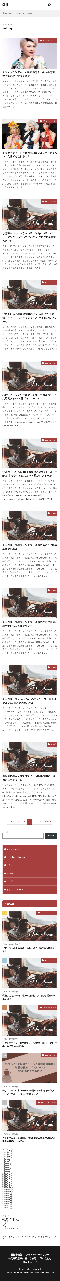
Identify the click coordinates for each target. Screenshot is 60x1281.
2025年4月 (7, 1180)
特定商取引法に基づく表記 (22, 1258)
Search (5, 832)
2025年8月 (7, 1172)
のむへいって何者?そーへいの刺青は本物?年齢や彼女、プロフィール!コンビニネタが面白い (29, 1092)
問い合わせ (46, 1258)
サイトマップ (30, 1262)
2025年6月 (7, 1176)
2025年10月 (8, 1168)
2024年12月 (8, 1188)
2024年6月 (7, 1197)
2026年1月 (7, 1162)
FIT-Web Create (21, 1272)
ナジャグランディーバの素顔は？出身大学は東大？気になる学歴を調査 (28, 74)
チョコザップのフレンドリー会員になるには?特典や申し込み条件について (29, 623)
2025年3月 (7, 1182)
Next (47, 821)
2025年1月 (7, 1186)
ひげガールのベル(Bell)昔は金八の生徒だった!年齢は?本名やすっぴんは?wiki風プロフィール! (29, 473)
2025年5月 (7, 1178)
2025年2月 (7, 1184)
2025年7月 (7, 1174)
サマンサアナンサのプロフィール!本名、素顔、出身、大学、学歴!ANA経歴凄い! (30, 1045)
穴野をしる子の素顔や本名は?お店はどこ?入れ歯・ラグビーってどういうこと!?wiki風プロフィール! (29, 317)
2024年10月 (8, 1191)
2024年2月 (7, 1205)
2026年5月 (7, 1154)
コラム (53, 513)
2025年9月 (7, 1170)
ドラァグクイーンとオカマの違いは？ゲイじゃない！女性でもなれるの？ (30, 154)
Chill (5, 5)
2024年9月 (7, 1193)
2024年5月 (7, 1199)
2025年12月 (8, 1164)
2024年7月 (7, 1195)
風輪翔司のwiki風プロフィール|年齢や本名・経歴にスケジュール (29, 777)
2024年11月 (8, 1189)
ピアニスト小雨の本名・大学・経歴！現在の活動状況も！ (28, 950)
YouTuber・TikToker (16, 857)
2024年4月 (7, 1201)
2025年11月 (8, 1166)
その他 (10, 873)
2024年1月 (7, 1207)
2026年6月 (7, 1152)
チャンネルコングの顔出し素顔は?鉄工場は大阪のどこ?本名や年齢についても (29, 1139)
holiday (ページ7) (24, 13)
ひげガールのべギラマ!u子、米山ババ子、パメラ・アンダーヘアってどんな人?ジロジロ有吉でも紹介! (29, 237)
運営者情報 (16, 1254)
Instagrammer (50, 201)
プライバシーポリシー (37, 1254)
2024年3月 (7, 1203)
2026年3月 (7, 1158)
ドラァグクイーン (49, 40)
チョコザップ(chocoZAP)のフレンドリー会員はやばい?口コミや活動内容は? (29, 700)
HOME (8, 13)
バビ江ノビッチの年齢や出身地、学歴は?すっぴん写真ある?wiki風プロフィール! (29, 396)
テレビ (53, 744)
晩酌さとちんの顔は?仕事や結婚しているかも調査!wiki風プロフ (29, 997)
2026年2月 (7, 1160)
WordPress (48, 1272)
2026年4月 (7, 1156)
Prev (12, 821)
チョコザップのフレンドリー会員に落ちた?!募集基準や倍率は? (29, 546)
